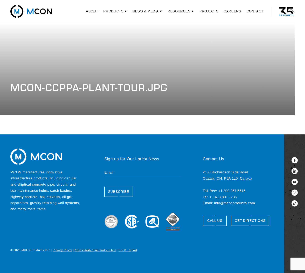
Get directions (250, 220)
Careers (232, 11)
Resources (179, 11)
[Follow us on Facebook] (295, 160)
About (92, 11)
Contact (255, 11)
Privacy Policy (62, 250)
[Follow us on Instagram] (295, 193)
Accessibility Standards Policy (95, 250)
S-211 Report (127, 250)
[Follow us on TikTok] (295, 203)
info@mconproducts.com (234, 203)
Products (113, 11)
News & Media (145, 11)
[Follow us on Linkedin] (295, 171)
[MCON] (31, 11)
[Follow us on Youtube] (295, 182)
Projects (208, 11)
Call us (214, 220)
